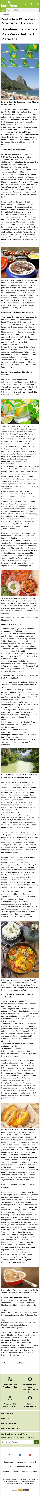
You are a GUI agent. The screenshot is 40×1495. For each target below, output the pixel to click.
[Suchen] (9, 10)
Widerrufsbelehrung (23, 1467)
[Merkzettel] (25, 4)
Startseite (6, 15)
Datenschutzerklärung (25, 1462)
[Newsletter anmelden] (36, 1442)
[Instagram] (10, 1455)
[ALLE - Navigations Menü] (2, 9)
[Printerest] (30, 1455)
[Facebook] (20, 1455)
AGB (9, 1467)
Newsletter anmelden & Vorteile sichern (17, 1437)
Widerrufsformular (10, 1471)
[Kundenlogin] (31, 4)
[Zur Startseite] (9, 4)
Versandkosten (12, 1482)
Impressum (8, 1462)
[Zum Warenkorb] (37, 4)
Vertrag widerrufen (29, 1471)
